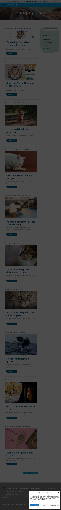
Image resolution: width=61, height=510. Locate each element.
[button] (58, 492)
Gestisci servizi (33, 501)
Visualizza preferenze (54, 505)
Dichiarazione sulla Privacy (47, 507)
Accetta (34, 505)
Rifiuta (44, 505)
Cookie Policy (39, 507)
